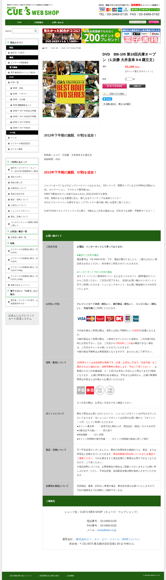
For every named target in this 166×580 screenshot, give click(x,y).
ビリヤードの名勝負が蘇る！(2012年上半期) (24, 278)
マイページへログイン (138, 22)
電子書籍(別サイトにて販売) (23, 72)
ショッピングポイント (20, 211)
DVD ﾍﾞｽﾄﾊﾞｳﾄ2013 (21, 122)
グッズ (14, 138)
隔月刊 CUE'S (17, 53)
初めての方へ (16, 177)
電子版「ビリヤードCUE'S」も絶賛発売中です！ (24, 302)
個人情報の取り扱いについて (20, 576)
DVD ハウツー (20, 94)
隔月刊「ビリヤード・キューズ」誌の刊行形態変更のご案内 (24, 169)
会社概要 (70, 576)
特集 (12, 243)
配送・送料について (19, 199)
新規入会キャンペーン (20, 285)
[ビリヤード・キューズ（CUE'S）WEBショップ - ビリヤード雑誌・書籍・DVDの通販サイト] (32, 15)
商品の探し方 (16, 182)
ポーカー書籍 (16, 149)
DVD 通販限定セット (22, 105)
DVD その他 (19, 99)
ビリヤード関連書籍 (19, 62)
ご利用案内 (38, 22)
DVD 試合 (18, 88)
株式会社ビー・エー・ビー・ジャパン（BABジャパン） (108, 539)
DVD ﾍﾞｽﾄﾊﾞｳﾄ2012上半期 (24, 111)
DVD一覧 (54, 48)
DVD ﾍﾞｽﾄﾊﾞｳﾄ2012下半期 (71, 48)
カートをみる (154, 22)
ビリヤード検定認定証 (20, 143)
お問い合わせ (58, 22)
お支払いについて (18, 205)
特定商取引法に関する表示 (49, 576)
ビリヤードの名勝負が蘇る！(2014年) (24, 251)
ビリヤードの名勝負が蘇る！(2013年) (24, 260)
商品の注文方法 (17, 194)
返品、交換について (19, 216)
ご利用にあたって (18, 162)
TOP (19, 22)
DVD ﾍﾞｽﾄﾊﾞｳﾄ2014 (21, 128)
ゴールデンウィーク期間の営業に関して (24, 224)
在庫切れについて (18, 188)
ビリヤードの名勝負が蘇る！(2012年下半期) (24, 269)
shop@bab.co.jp (106, 530)
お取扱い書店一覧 (18, 231)
